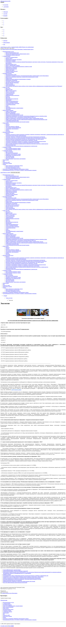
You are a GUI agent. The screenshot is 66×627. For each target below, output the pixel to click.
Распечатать (4, 592)
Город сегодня (9, 298)
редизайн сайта (7, 625)
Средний (5, 13)
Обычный (5, 11)
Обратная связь (4, 600)
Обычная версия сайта (5, 1)
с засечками (6, 6)
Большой (5, 15)
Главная (5, 295)
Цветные (5, 40)
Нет (4, 44)
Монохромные (6, 42)
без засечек (5, 4)
